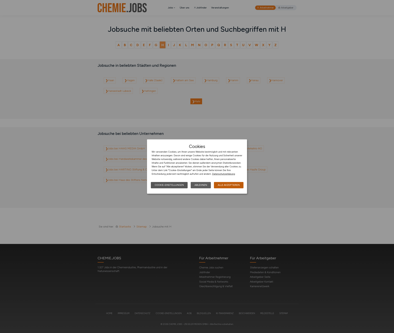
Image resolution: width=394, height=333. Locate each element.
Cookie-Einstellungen (169, 185)
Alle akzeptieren (229, 185)
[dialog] (197, 166)
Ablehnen (201, 185)
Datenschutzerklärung (223, 174)
